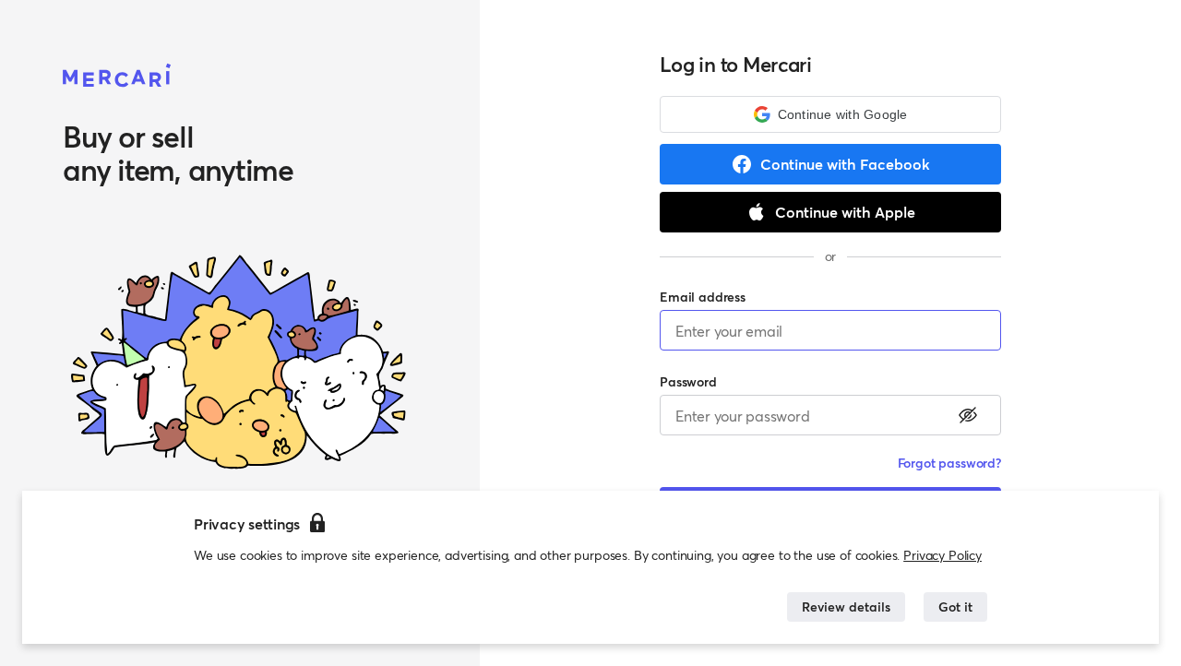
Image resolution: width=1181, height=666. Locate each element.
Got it (955, 606)
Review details (846, 606)
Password (688, 381)
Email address (703, 296)
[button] (830, 114)
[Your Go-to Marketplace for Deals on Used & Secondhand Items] (117, 76)
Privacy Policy (942, 555)
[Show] (967, 415)
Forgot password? (949, 462)
